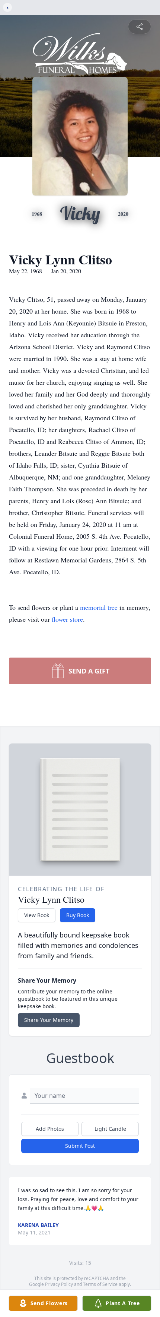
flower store (67, 619)
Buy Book (77, 915)
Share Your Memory (48, 1019)
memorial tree (99, 607)
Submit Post (80, 1145)
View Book (36, 915)
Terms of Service (100, 1284)
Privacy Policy (59, 1284)
